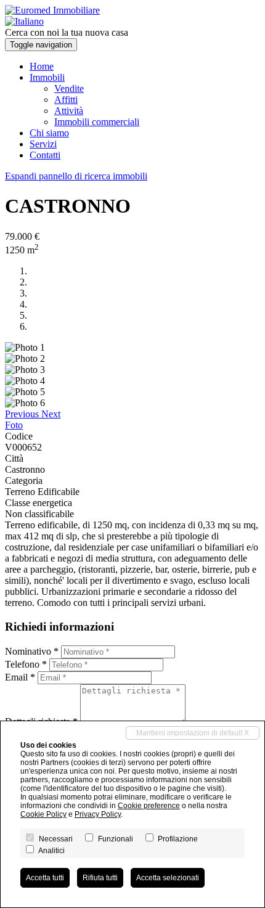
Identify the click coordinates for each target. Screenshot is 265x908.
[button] (23, 414)
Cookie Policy (43, 814)
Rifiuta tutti (100, 877)
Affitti (66, 99)
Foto (14, 425)
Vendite (69, 88)
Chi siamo (49, 133)
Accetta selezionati (167, 877)
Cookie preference (149, 805)
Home (42, 66)
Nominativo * (32, 651)
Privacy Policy (98, 814)
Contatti (45, 155)
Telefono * (26, 664)
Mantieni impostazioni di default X (192, 733)
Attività (68, 110)
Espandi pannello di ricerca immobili (76, 176)
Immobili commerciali (96, 122)
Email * (20, 677)
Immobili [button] (47, 77)
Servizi (43, 144)
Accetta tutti (45, 877)
